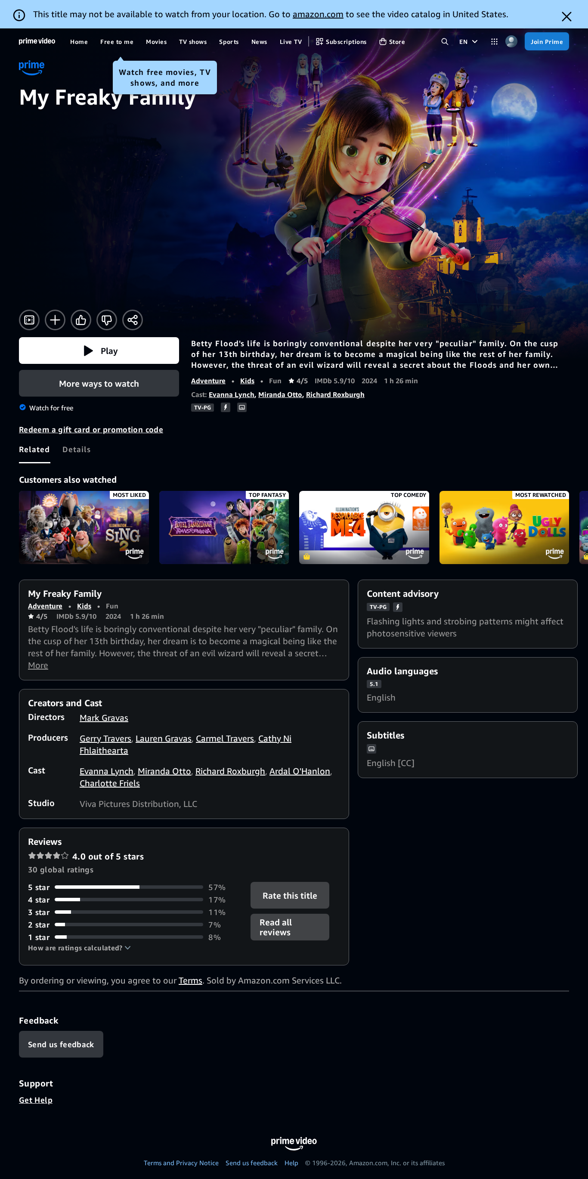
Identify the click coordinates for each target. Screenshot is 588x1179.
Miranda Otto (280, 394)
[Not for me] (106, 320)
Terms (190, 980)
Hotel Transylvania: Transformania (224, 527)
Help (291, 1163)
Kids (247, 380)
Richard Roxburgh (335, 394)
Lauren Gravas (164, 738)
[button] (99, 350)
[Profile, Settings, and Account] (511, 42)
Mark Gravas (104, 718)
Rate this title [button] (290, 895)
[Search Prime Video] (444, 42)
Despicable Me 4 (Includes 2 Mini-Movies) (364, 527)
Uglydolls (504, 527)
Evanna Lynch (231, 394)
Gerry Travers (105, 738)
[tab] (34, 449)
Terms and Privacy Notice (181, 1163)
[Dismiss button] (566, 16)
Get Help (36, 1100)
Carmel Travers (225, 738)
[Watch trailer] (29, 320)
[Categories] (494, 42)
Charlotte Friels (110, 783)
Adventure (208, 380)
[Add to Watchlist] (55, 320)
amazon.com (318, 14)
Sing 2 (84, 527)
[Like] (81, 320)
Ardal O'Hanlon (299, 771)
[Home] (37, 41)
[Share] (132, 320)
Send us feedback (252, 1163)
